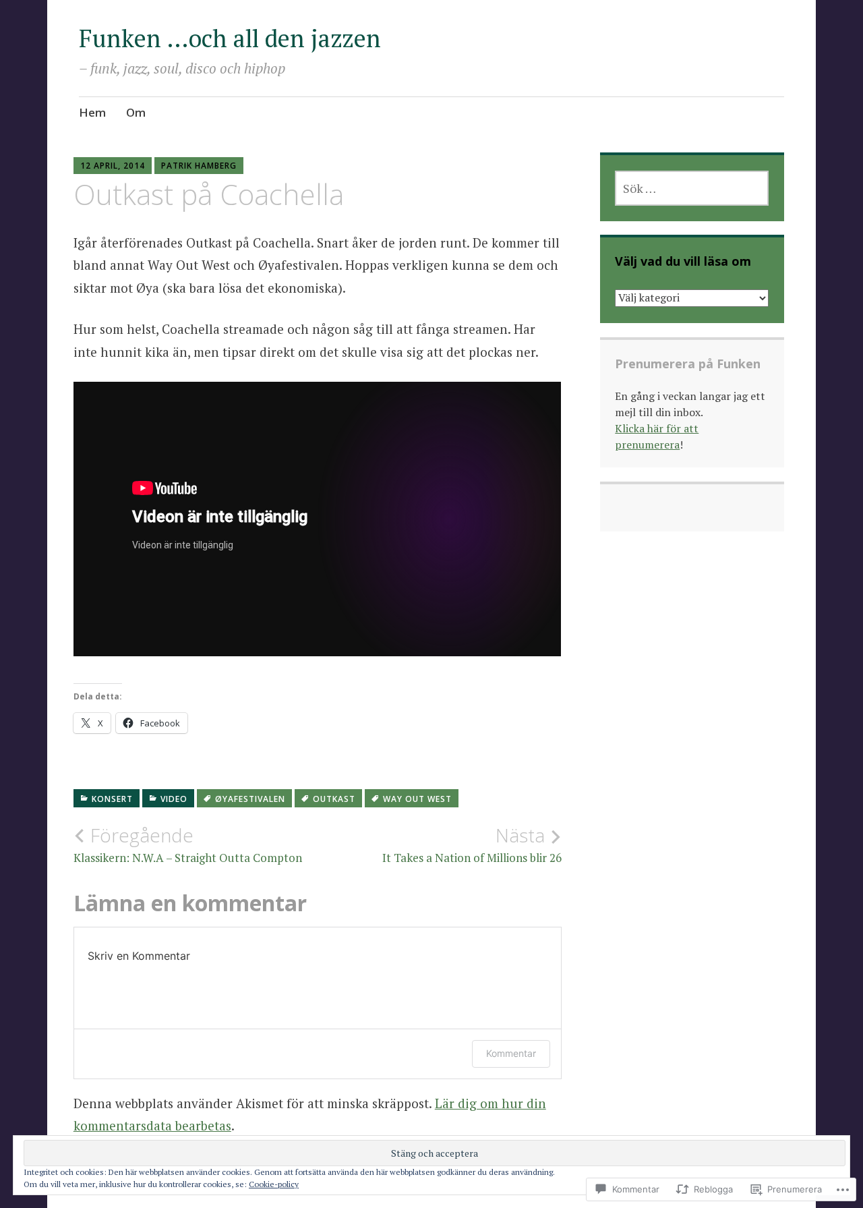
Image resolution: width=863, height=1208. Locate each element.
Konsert (112, 799)
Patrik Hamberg (199, 165)
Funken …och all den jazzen (230, 38)
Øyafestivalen (250, 799)
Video (173, 799)
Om (136, 112)
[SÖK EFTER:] (692, 188)
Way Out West (417, 799)
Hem (92, 112)
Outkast (334, 799)
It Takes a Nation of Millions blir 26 (472, 844)
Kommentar (511, 1053)
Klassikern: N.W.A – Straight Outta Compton (187, 844)
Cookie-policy (274, 1184)
